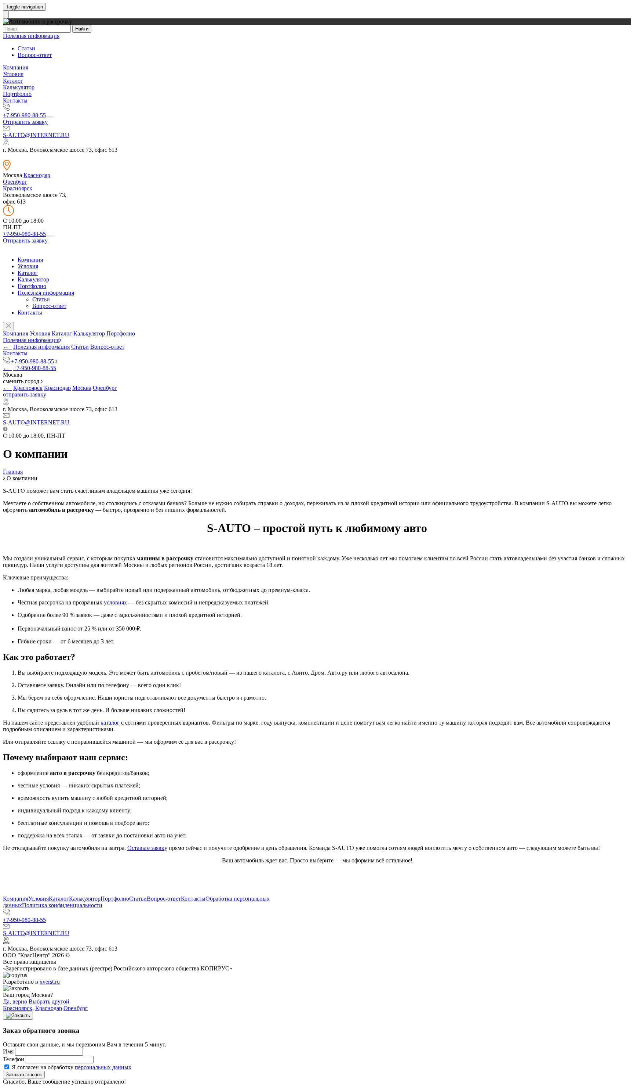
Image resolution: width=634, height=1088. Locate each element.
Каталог (13, 81)
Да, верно (15, 1001)
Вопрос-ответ (35, 55)
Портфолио (17, 94)
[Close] (18, 1016)
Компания (15, 67)
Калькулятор (18, 87)
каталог (110, 722)
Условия (13, 74)
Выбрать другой (49, 1001)
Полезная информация (31, 36)
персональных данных (103, 1067)
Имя (8, 1051)
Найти (81, 29)
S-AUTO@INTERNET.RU (36, 135)
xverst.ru (50, 982)
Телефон (13, 1059)
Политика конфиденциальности (62, 905)
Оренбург (15, 182)
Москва (81, 388)
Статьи (26, 48)
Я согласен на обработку (70, 1067)
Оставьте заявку (147, 848)
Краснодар (36, 175)
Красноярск (17, 188)
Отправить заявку (25, 122)
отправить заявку (24, 394)
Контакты (15, 100)
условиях (115, 602)
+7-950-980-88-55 (24, 115)
